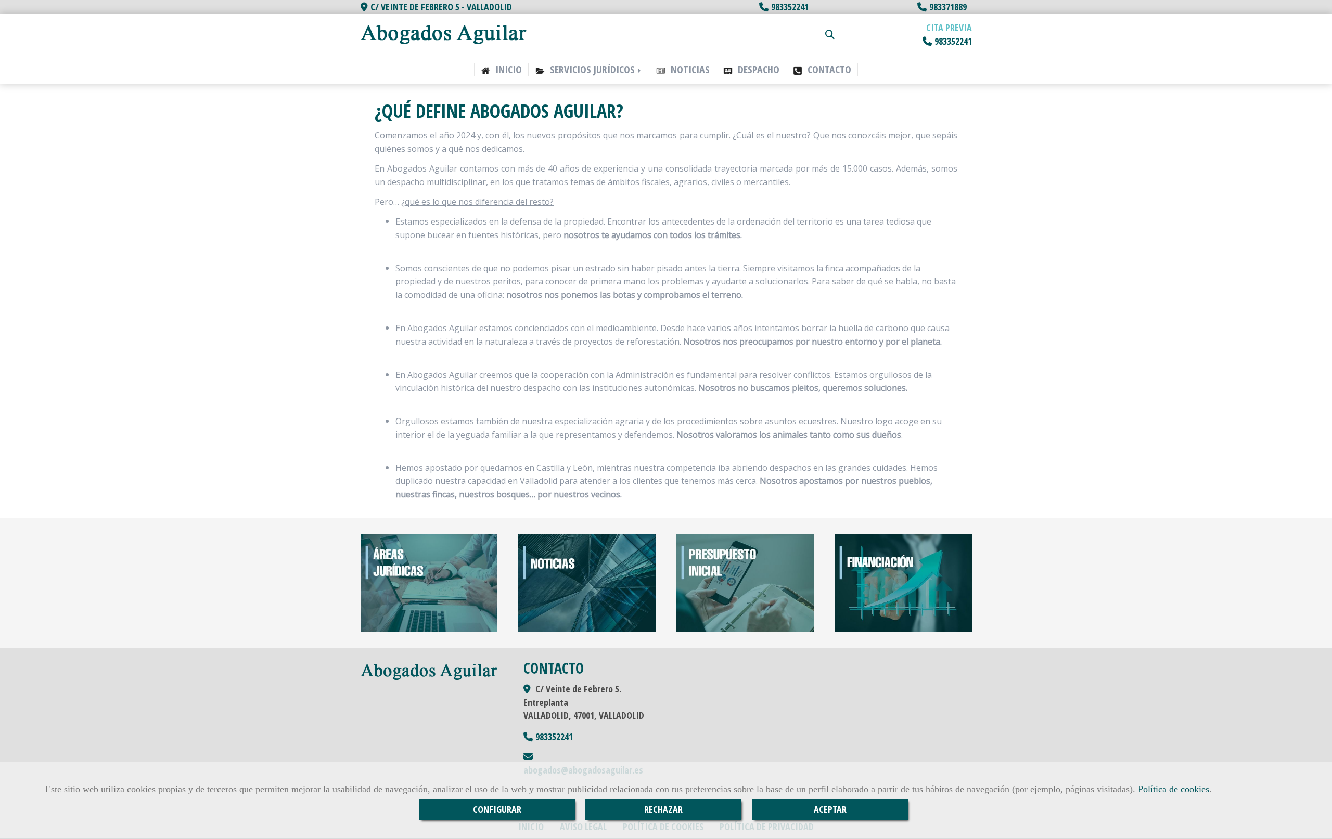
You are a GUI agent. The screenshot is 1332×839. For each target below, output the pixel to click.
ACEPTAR (830, 809)
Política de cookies (1173, 789)
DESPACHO (757, 69)
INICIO (507, 69)
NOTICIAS (689, 69)
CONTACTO (828, 69)
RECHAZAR (663, 809)
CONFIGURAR (497, 809)
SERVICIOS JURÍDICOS (592, 69)
